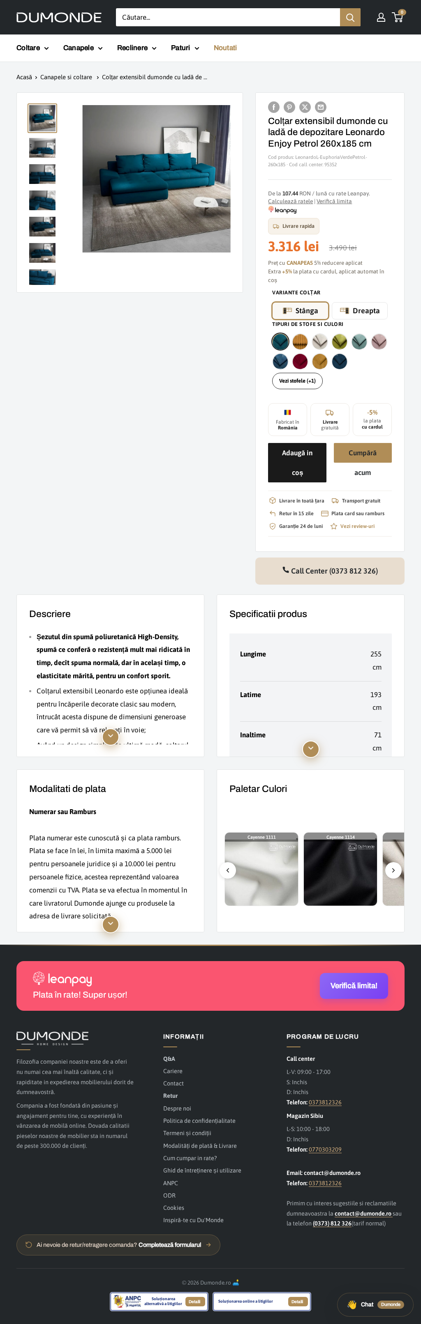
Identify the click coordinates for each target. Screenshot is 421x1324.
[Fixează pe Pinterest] (289, 107)
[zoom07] (300, 361)
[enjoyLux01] (320, 341)
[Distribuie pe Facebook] (274, 107)
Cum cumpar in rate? (190, 1157)
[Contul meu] (381, 17)
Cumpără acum (363, 456)
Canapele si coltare (67, 76)
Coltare (28, 48)
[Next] (393, 870)
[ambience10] (300, 341)
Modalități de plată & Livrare (200, 1145)
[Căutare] (350, 17)
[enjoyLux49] (280, 342)
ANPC (170, 1182)
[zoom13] (339, 361)
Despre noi (177, 1108)
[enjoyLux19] (379, 341)
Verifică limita (334, 201)
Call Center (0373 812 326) (333, 571)
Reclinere (132, 48)
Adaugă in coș (297, 463)
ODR (169, 1195)
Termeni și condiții (187, 1132)
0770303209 (325, 1149)
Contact (173, 1083)
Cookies (173, 1207)
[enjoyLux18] (359, 341)
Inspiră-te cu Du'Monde (193, 1219)
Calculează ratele (290, 201)
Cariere (173, 1070)
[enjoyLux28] (280, 361)
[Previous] (228, 870)
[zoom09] (320, 361)
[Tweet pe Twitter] (305, 107)
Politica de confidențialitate (199, 1120)
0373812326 (325, 1102)
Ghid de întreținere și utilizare (202, 1170)
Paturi (180, 48)
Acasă (24, 76)
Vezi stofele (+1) (297, 381)
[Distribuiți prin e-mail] (320, 107)
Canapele (78, 48)
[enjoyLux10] (339, 341)
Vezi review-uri (357, 526)
